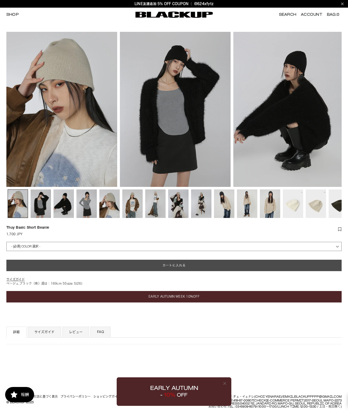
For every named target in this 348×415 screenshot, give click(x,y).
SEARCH (287, 15)
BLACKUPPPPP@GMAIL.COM (318, 396)
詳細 (16, 332)
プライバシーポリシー (75, 396)
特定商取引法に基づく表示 (39, 396)
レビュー (76, 332)
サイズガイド (44, 332)
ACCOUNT (311, 15)
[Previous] (13, 109)
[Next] (334, 109)
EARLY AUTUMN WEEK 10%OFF (174, 296)
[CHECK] (260, 400)
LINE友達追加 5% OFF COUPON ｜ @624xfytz (174, 3)
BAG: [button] (333, 15)
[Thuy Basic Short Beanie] (18, 203)
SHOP (12, 15)
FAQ (100, 332)
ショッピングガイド (107, 396)
